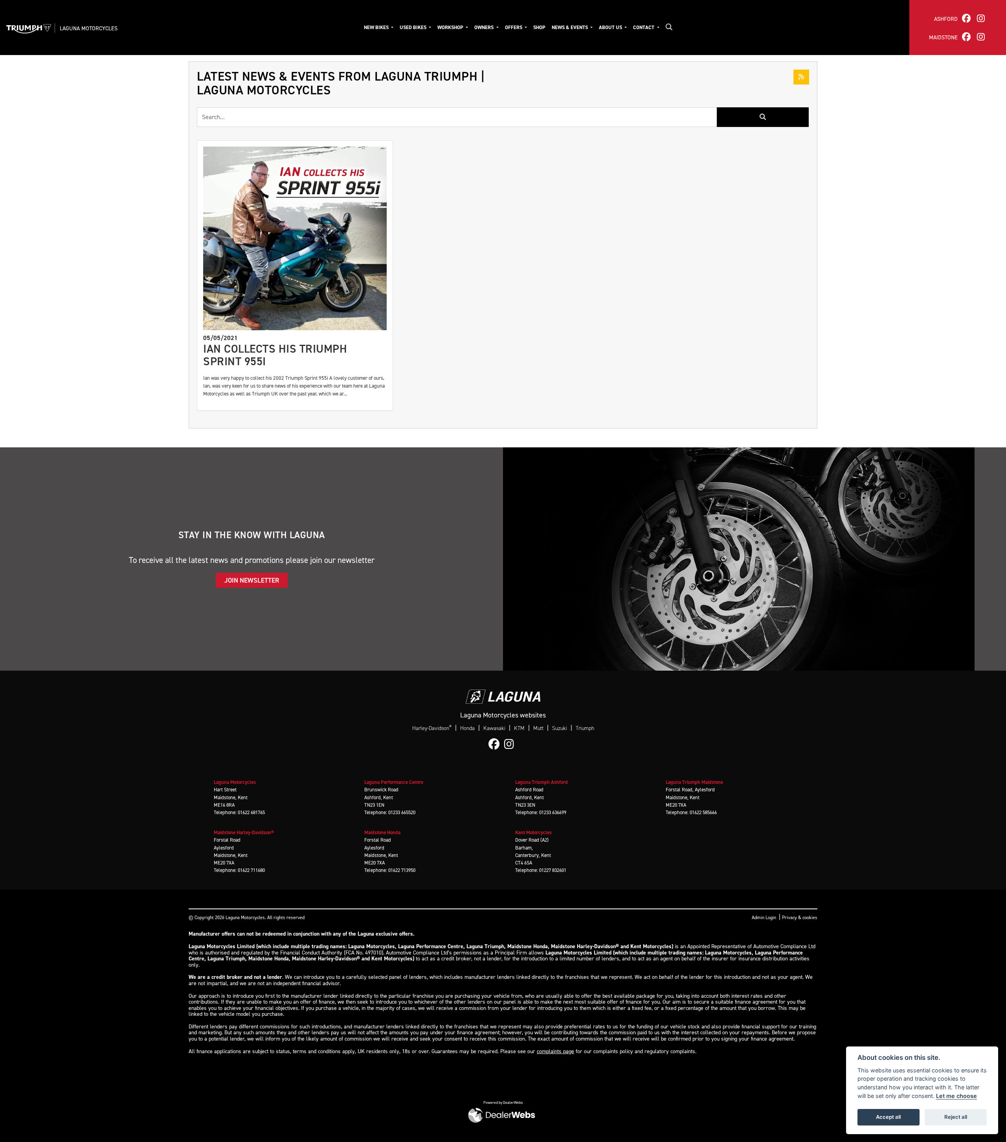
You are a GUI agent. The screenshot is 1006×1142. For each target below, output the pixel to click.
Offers (514, 27)
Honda (467, 728)
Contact (644, 27)
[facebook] (966, 18)
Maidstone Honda (382, 832)
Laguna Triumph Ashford (541, 782)
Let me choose (956, 1095)
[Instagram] (511, 744)
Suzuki (559, 728)
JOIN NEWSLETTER (251, 580)
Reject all (955, 1117)
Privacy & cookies (799, 917)
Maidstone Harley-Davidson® (244, 832)
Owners (484, 27)
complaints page (555, 1051)
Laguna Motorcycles (88, 28)
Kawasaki (494, 728)
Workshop (450, 27)
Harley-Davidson (432, 728)
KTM (519, 728)
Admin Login (764, 917)
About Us (611, 27)
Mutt (538, 728)
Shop (539, 27)
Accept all (888, 1117)
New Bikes (377, 27)
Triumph (585, 728)
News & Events (570, 27)
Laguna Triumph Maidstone (694, 782)
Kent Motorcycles (533, 832)
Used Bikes (414, 27)
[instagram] (980, 18)
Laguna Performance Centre (393, 782)
